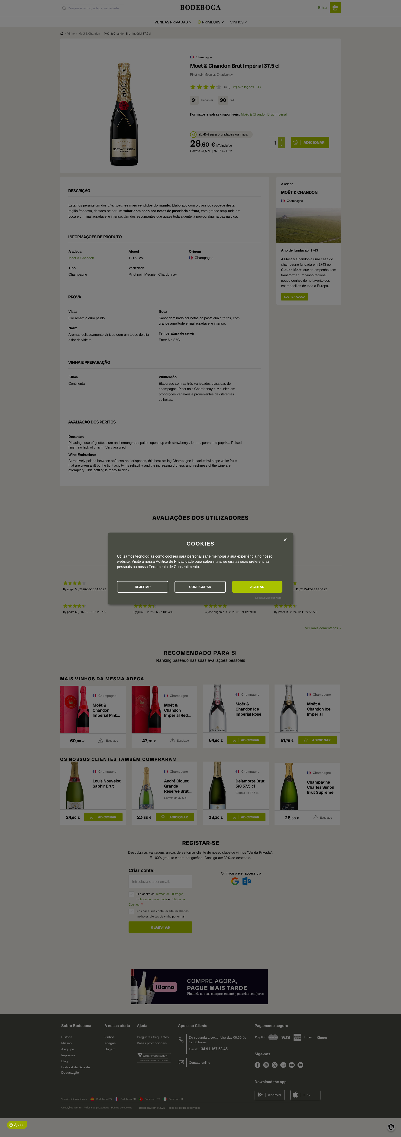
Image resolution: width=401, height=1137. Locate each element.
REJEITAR (143, 587)
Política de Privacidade (175, 561)
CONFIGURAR (200, 587)
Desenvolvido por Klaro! (268, 597)
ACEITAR (257, 587)
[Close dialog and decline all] (285, 540)
